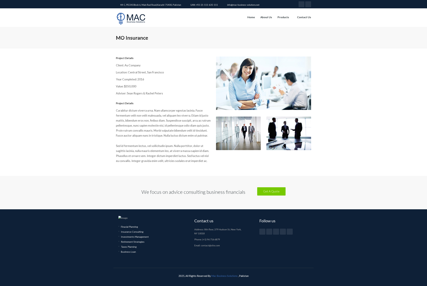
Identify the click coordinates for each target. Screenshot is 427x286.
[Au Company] (263, 87)
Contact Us (304, 17)
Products (284, 17)
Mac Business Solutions (224, 275)
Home (251, 17)
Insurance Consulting (132, 231)
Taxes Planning (129, 246)
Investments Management (135, 236)
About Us (266, 17)
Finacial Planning (129, 226)
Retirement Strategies (132, 241)
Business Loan (128, 251)
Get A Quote (271, 191)
